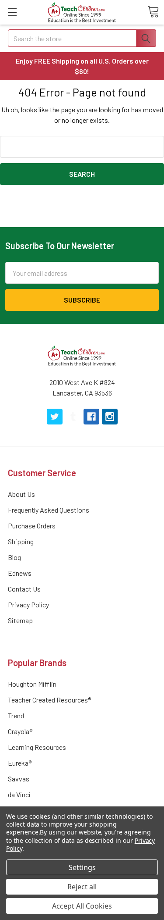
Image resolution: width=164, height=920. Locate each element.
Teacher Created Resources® (49, 699)
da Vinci (19, 794)
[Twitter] (55, 416)
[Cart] (153, 12)
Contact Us (24, 589)
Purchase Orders (32, 525)
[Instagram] (110, 416)
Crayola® (20, 731)
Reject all (82, 886)
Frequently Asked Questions (48, 510)
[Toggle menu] (12, 12)
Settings (82, 867)
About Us (21, 494)
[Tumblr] (73, 416)
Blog (14, 557)
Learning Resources (37, 747)
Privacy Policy (28, 604)
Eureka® (19, 763)
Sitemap (20, 620)
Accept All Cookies (82, 906)
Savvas (18, 778)
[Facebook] (91, 416)
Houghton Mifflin (32, 684)
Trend (16, 715)
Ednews (19, 573)
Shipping (21, 541)
